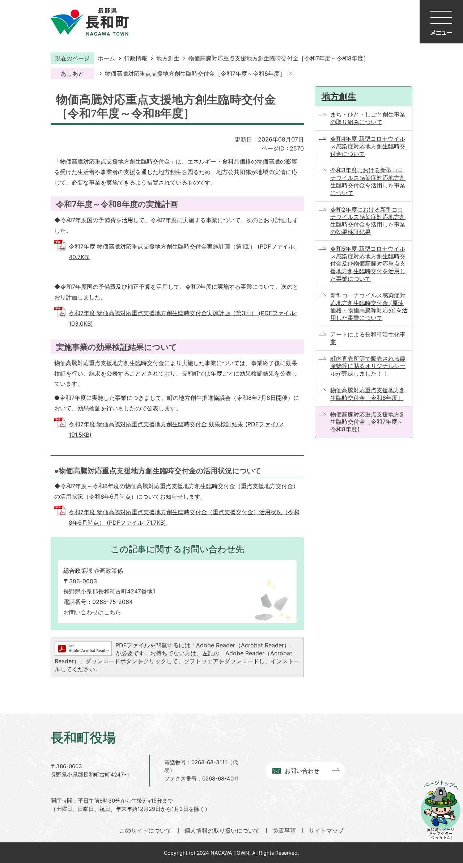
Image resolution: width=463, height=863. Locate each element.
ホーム (106, 58)
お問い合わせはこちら (92, 612)
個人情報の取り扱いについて (222, 830)
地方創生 (167, 58)
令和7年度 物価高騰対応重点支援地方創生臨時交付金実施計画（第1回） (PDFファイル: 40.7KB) (182, 252)
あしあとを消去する (290, 73)
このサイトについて (145, 830)
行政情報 (135, 58)
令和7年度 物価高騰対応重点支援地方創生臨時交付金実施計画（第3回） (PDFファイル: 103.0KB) (183, 318)
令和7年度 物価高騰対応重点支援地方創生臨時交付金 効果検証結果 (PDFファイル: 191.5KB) (176, 429)
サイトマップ (326, 830)
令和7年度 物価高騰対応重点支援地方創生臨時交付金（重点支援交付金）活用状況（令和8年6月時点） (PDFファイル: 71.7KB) (184, 517)
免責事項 (284, 830)
